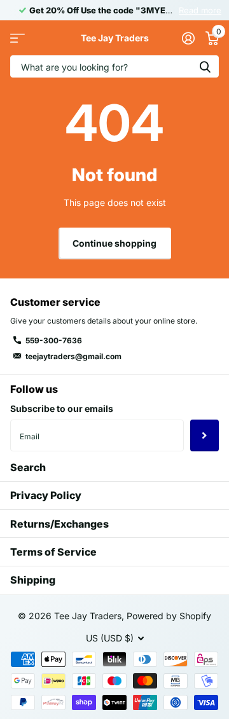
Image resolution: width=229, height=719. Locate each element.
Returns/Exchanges (59, 523)
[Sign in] (188, 38)
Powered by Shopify (169, 615)
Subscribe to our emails (61, 408)
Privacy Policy (45, 495)
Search (28, 467)
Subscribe (204, 435)
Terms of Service (53, 551)
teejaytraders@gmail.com (73, 356)
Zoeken (205, 66)
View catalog (17, 37)
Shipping (32, 579)
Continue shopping (114, 243)
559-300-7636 (53, 340)
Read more (200, 10)
